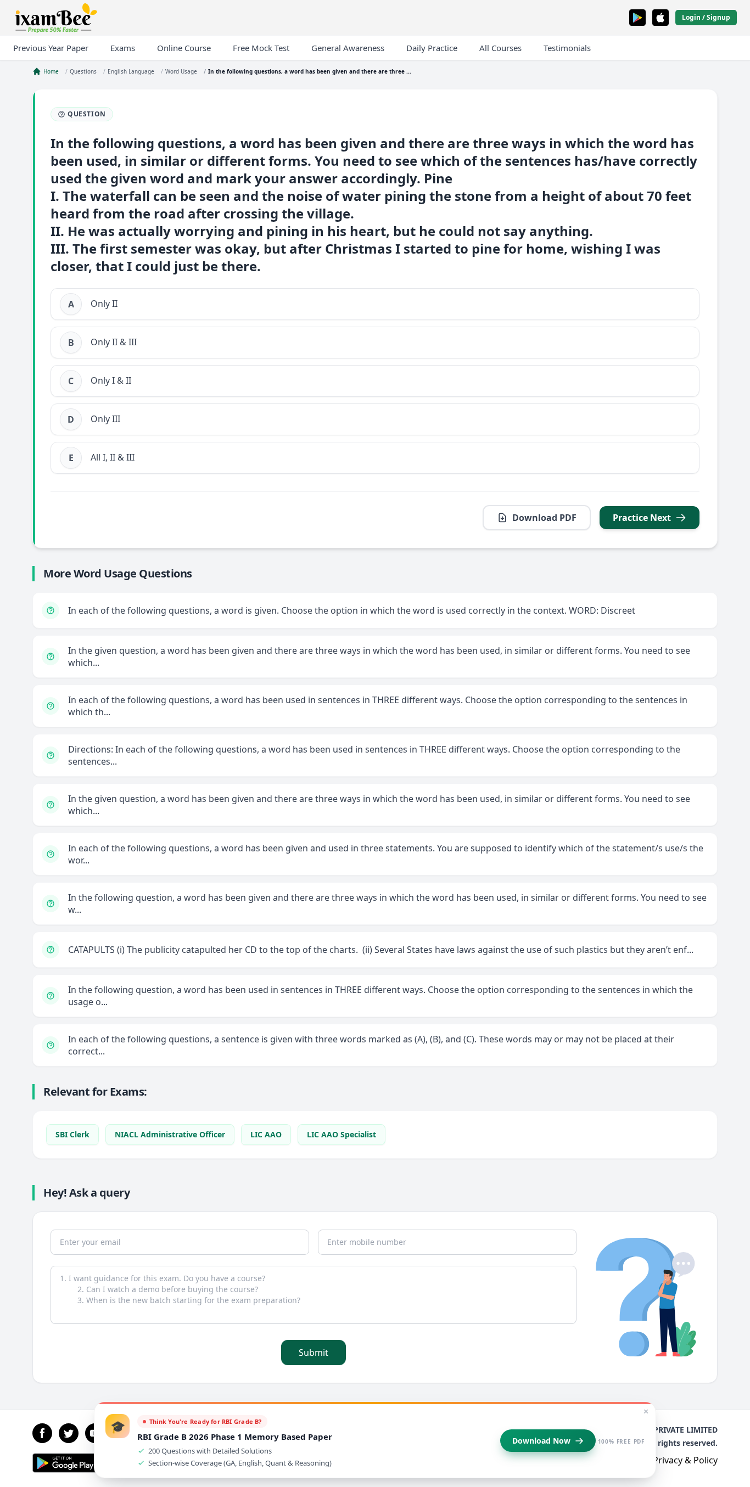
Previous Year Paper (50, 47)
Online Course (184, 47)
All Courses (500, 47)
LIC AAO (266, 1134)
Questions (83, 71)
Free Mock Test (261, 47)
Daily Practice (431, 47)
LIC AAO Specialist (341, 1134)
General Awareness (347, 47)
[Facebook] (42, 1433)
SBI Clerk (72, 1134)
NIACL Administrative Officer (170, 1134)
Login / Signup (706, 17)
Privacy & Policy (685, 1460)
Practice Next (642, 518)
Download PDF (544, 518)
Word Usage (181, 71)
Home (51, 71)
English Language (131, 71)
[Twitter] (69, 1433)
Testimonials (567, 47)
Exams (122, 47)
